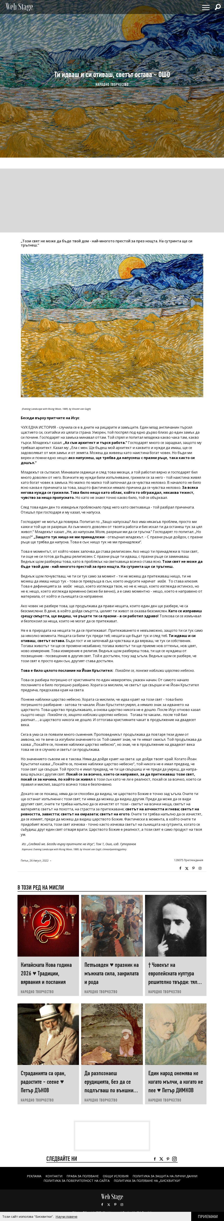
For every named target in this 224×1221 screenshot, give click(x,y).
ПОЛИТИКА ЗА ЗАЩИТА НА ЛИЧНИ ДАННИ (165, 1176)
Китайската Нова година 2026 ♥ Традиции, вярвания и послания (46, 973)
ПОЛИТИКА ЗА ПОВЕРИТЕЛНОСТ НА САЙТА (77, 1181)
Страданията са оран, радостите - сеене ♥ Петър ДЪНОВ (43, 1082)
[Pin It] (193, 868)
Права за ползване (82, 1176)
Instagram (200, 868)
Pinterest (115, 1204)
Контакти (54, 1176)
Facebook (180, 868)
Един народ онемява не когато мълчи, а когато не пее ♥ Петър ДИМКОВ (175, 1082)
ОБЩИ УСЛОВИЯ (115, 1176)
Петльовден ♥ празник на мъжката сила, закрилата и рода (111, 973)
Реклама (34, 1176)
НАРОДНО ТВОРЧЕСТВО (112, 84)
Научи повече (66, 1216)
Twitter (187, 868)
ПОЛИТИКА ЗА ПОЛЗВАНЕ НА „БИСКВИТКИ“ (147, 1181)
